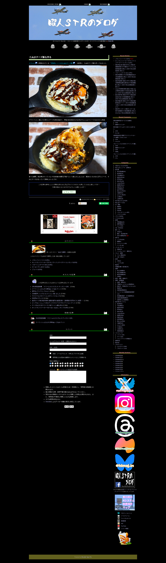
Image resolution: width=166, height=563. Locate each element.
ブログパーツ (121, 348)
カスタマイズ (121, 346)
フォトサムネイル (126, 518)
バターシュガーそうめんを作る (42, 265)
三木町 (119, 196)
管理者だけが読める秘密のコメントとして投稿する (69, 357)
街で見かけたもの (120, 200)
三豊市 (119, 198)
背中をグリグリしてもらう (41, 291)
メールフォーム (125, 515)
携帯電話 (119, 224)
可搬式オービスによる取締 (124, 284)
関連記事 (110, 41)
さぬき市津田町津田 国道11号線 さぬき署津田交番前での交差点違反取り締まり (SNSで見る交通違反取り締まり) (125, 91)
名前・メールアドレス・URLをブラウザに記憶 (68, 354)
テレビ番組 (120, 255)
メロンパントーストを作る (41, 260)
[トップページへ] (53, 46)
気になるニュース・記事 (122, 167)
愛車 (116, 340)
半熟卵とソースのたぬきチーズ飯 (62, 63)
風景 (118, 206)
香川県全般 (120, 171)
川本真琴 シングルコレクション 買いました (46, 293)
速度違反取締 (121, 290)
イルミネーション (122, 212)
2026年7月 (118, 357)
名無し (117, 151)
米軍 (118, 276)
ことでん (119, 263)
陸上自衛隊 (120, 270)
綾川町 (119, 173)
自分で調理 (106, 199)
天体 (118, 208)
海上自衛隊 (120, 272)
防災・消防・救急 (120, 278)
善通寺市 (119, 185)
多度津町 (119, 189)
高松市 (119, 187)
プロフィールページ (126, 513)
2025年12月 (118, 371)
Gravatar (48, 402)
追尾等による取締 (122, 299)
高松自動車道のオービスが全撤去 (122, 120)
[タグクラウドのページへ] (89, 46)
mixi (122, 523)
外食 (118, 231)
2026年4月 (118, 363)
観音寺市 (119, 177)
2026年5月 (118, 361)
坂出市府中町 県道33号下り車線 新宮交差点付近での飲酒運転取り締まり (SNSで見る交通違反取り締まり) (125, 97)
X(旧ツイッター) (126, 489)
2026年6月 (118, 359)
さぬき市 (119, 183)
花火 (118, 210)
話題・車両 (120, 282)
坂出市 (119, 181)
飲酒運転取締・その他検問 (124, 296)
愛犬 (116, 342)
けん (116, 158)
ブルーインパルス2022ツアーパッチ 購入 (124, 143)
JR (118, 261)
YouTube (123, 526)
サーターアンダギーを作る (41, 267)
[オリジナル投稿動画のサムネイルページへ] (77, 46)
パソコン (119, 334)
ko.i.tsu (117, 133)
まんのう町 (120, 194)
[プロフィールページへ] (101, 46)
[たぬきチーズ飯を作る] (68, 117)
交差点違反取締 (121, 298)
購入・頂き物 (121, 233)
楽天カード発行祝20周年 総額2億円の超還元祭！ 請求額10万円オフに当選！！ (58, 300)
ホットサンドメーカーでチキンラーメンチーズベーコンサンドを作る (54, 262)
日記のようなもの (120, 165)
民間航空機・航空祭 (120, 266)
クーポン (119, 245)
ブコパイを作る (37, 269)
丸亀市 (119, 193)
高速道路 (119, 331)
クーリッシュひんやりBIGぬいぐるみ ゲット (46, 289)
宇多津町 (119, 175)
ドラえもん (118, 218)
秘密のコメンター (120, 124)
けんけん (117, 141)
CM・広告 (120, 257)
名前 (51, 335)
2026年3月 (118, 365)
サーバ (119, 336)
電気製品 (119, 222)
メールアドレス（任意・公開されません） (63, 341)
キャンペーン (121, 243)
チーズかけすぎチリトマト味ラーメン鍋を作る (47, 305)
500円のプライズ (37, 298)
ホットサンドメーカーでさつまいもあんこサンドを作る (50, 307)
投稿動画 (123, 521)
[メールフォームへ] (113, 46)
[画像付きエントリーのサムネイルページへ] (65, 46)
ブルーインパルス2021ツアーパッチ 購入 (124, 154)
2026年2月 (118, 367)
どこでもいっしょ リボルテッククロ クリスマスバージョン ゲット (53, 303)
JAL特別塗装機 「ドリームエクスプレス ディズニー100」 (51, 286)
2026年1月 (118, 369)
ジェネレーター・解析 (123, 251)
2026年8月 (118, 355)
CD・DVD (118, 228)
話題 (118, 249)
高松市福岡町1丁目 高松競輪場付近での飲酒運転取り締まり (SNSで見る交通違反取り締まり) (125, 76)
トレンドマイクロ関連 (123, 338)
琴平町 (119, 179)
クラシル (32, 63)
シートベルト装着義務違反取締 (125, 292)
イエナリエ (120, 214)
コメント (52, 369)
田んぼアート (119, 202)
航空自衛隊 (120, 274)
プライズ (117, 216)
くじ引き (119, 239)
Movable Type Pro (87, 557)
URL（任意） (54, 347)
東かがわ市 (120, 191)
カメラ (119, 226)
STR (116, 122)
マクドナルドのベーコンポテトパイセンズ (46, 296)
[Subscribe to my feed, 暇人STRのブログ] (125, 545)
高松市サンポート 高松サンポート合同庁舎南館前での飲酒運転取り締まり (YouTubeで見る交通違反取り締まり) (125, 111)
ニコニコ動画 (124, 528)
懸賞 (118, 241)
